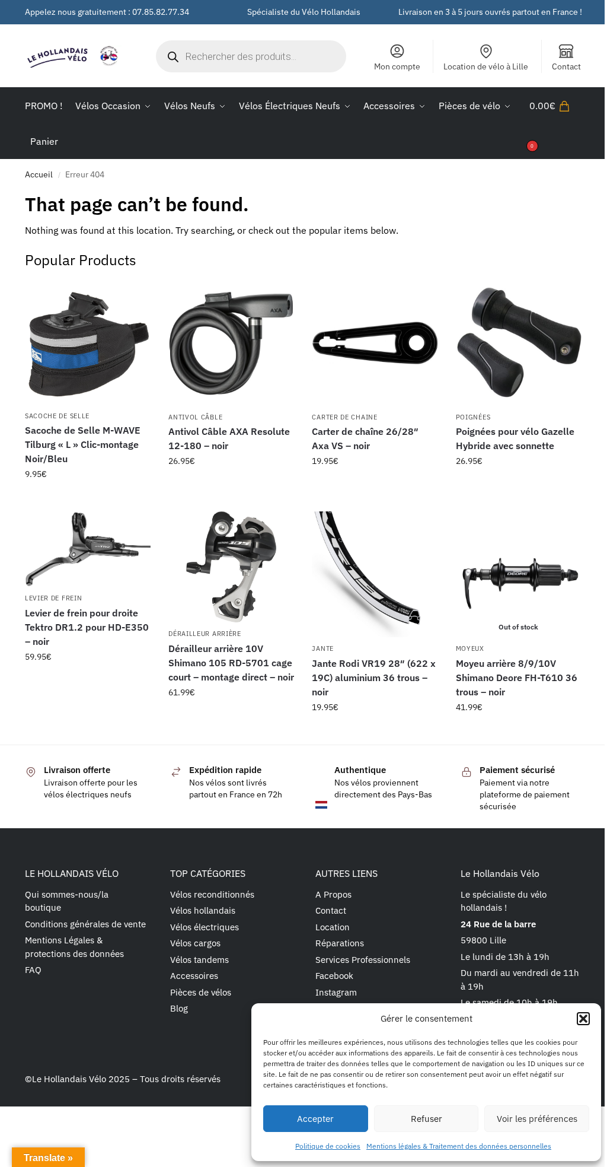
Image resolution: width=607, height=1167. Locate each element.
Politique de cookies (327, 1145)
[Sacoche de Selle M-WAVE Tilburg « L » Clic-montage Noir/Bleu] (88, 342)
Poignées (473, 417)
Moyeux (470, 648)
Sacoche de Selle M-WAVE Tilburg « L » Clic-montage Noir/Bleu (82, 444)
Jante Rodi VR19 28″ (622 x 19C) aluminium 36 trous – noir (374, 677)
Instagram (336, 992)
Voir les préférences (537, 1118)
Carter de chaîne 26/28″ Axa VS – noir (365, 438)
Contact (566, 66)
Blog (179, 1008)
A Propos (333, 894)
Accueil (39, 174)
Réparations (339, 943)
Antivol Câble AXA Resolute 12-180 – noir (229, 438)
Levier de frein (53, 598)
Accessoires (194, 975)
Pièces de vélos (200, 992)
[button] (583, 1019)
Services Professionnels (362, 959)
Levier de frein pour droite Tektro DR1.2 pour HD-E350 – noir (87, 627)
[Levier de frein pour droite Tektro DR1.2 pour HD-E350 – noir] (88, 549)
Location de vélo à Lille (485, 66)
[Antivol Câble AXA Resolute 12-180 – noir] (231, 343)
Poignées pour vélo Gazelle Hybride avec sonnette (515, 438)
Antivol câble (195, 417)
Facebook (334, 975)
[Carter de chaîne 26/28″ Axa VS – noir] (374, 343)
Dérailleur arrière (204, 633)
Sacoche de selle (57, 416)
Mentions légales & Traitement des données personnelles (458, 1145)
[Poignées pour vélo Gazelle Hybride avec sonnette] (519, 343)
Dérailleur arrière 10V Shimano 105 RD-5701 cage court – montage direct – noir (231, 663)
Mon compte (397, 66)
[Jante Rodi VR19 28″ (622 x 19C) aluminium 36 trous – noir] (374, 574)
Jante (323, 648)
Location (332, 927)
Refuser (426, 1118)
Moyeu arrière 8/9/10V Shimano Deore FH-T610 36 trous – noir (516, 677)
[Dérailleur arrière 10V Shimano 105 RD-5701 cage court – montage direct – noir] (231, 566)
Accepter (315, 1118)
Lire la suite (518, 732)
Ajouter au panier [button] (88, 499)
